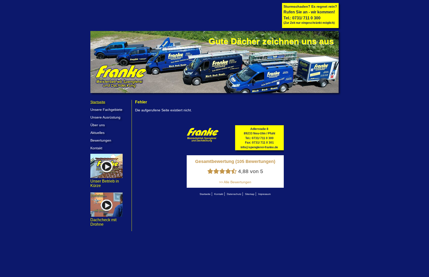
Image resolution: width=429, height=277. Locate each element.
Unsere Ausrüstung (105, 117)
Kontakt (96, 148)
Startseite (97, 102)
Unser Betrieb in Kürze (104, 183)
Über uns (97, 125)
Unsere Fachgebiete (106, 110)
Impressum (264, 194)
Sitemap (249, 194)
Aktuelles (97, 133)
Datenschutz (234, 194)
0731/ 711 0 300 (306, 18)
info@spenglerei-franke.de (259, 147)
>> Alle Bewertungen (235, 182)
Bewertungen (100, 140)
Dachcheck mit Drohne (103, 222)
